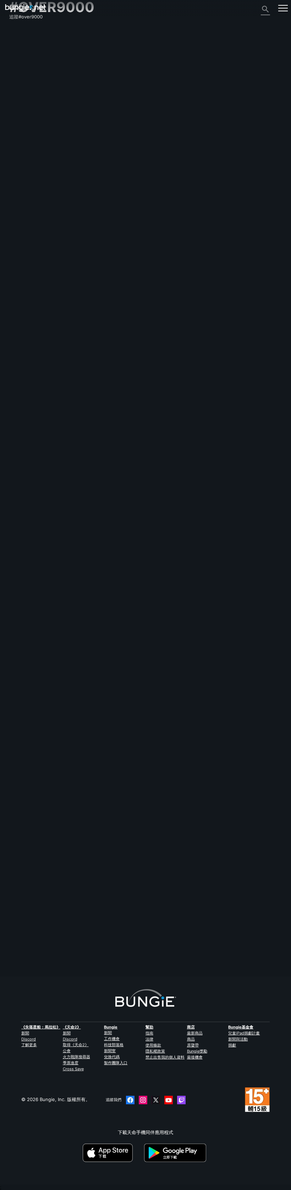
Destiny (25, 8)
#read (158, 717)
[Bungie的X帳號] (156, 1100)
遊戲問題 (22, 96)
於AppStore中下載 (113, 1153)
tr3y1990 (19, 658)
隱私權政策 (155, 1051)
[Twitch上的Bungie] (181, 1100)
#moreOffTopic (133, 505)
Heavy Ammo (23, 722)
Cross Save (73, 1068)
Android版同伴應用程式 (38, 122)
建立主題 (22, 473)
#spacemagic (121, 864)
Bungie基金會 (240, 1027)
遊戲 (17, 64)
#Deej (60, 864)
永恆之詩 (22, 90)
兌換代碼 (112, 1056)
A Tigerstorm (95, 608)
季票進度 (70, 1062)
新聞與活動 (238, 1039)
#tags (143, 717)
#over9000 (107, 505)
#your (105, 717)
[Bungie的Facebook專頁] (130, 1100)
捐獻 (232, 1045)
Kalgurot (18, 869)
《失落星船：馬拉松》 (40, 1027)
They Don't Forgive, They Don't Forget (51, 928)
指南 (149, 1033)
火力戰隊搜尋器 (76, 1056)
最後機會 (195, 1057)
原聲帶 (193, 1045)
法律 (149, 1039)
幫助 (17, 71)
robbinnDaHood (26, 786)
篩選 (41, 472)
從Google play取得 (176, 1153)
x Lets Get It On (98, 801)
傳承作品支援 (27, 141)
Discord (28, 1039)
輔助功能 (22, 103)
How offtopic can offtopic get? (43, 504)
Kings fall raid (24, 652)
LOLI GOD (20, 510)
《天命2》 (23, 39)
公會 (67, 1050)
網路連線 (22, 83)
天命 (17, 160)
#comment (147, 864)
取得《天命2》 (76, 1044)
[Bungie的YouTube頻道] (168, 1100)
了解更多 (29, 1044)
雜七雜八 (22, 166)
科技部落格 (113, 1044)
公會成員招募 (27, 154)
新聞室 (110, 1050)
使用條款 (153, 1045)
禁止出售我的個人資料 (165, 1057)
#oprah (180, 929)
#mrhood (136, 781)
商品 (191, 1039)
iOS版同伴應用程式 (33, 115)
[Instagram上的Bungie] (143, 1100)
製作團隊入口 (115, 1062)
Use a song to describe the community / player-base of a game (79, 587)
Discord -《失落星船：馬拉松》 (46, 179)
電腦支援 (22, 128)
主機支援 (22, 134)
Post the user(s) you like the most (47, 780)
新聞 (25, 1033)
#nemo (99, 864)
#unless (174, 717)
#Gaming (158, 588)
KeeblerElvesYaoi (27, 934)
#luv (167, 781)
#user (154, 781)
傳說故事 (22, 58)
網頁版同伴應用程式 (34, 109)
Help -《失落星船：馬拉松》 (43, 173)
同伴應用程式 (27, 147)
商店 (191, 1027)
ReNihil (88, 525)
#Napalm (138, 929)
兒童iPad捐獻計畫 (244, 1033)
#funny (120, 929)
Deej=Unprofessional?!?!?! (38, 716)
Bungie (110, 1027)
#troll (91, 717)
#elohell (200, 588)
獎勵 (17, 52)
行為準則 (21, 187)
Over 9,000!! (23, 864)
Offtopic (86, 505)
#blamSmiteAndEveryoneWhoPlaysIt (242, 588)
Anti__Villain (95, 884)
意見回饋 (22, 45)
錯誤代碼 (22, 77)
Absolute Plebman (29, 593)
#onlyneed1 (101, 652)
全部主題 (22, 32)
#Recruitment (51, 652)
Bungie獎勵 (197, 1051)
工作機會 (112, 1038)
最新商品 (195, 1033)
